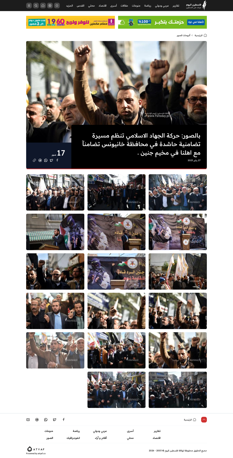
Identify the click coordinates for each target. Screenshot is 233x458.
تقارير (176, 5)
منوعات (136, 5)
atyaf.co (42, 453)
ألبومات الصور (183, 35)
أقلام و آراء (101, 437)
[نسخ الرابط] (34, 160)
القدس (80, 5)
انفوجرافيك (73, 437)
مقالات (124, 5)
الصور (49, 437)
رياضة (147, 5)
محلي (91, 5)
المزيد (69, 5)
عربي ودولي (162, 5)
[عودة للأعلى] (204, 420)
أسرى (113, 5)
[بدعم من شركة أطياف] (35, 448)
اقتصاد (103, 5)
